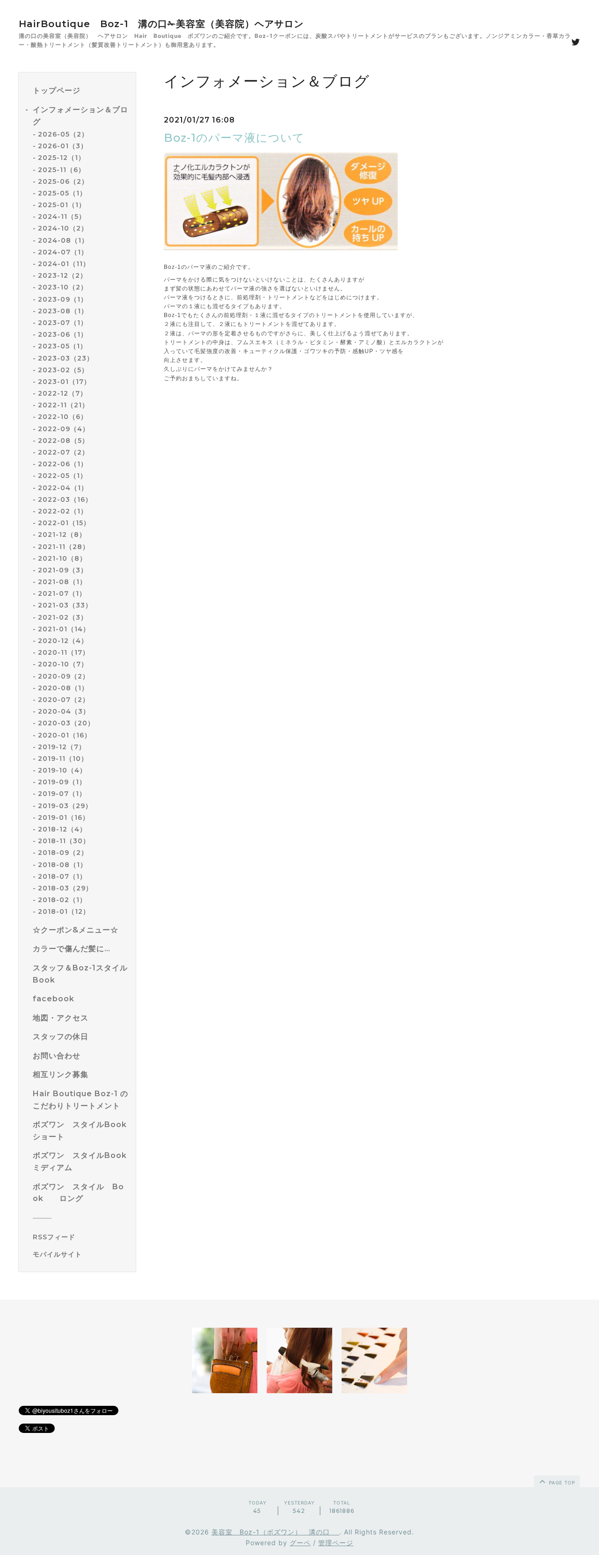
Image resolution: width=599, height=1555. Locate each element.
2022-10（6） (63, 416)
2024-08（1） (63, 240)
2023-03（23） (66, 358)
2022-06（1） (63, 464)
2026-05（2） (63, 134)
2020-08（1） (63, 688)
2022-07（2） (63, 452)
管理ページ (335, 1543)
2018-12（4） (62, 829)
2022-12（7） (62, 393)
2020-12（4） (63, 640)
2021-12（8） (62, 534)
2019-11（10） (63, 758)
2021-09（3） (63, 570)
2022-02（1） (63, 511)
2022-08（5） (63, 440)
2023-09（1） (63, 299)
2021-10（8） (62, 558)
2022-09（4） (63, 429)
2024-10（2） (63, 228)
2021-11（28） (63, 546)
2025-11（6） (61, 170)
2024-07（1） (63, 252)
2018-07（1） (62, 876)
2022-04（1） (63, 488)
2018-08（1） (62, 865)
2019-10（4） (62, 770)
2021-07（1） (62, 593)
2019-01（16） (63, 817)
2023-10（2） (63, 287)
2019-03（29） (65, 806)
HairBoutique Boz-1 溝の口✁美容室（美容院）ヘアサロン (161, 23)
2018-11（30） (64, 841)
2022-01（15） (64, 523)
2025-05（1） (62, 193)
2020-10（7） (63, 664)
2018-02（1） (62, 900)
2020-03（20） (66, 723)
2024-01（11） (64, 264)
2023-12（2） (62, 275)
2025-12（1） (61, 157)
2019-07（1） (62, 793)
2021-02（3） (63, 617)
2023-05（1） (62, 346)
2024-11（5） (62, 216)
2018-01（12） (64, 911)
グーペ (300, 1543)
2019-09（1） (62, 782)
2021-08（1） (62, 582)
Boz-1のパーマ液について (234, 138)
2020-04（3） (64, 711)
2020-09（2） (63, 676)
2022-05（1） (62, 475)
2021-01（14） (64, 629)
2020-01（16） (64, 735)
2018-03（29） (65, 888)
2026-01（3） (63, 146)
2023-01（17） (64, 381)
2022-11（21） (63, 405)
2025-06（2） (63, 181)
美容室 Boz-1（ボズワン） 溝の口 (275, 1532)
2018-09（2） (63, 852)
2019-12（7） (62, 747)
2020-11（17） (63, 652)
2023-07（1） (63, 322)
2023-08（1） (63, 311)
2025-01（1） (62, 205)
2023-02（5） (63, 370)
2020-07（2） (63, 699)
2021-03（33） (65, 605)
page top (561, 1482)
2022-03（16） (65, 499)
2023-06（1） (63, 334)
